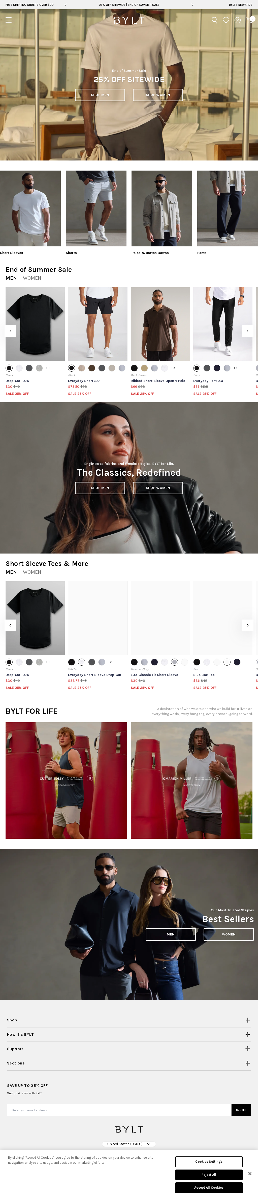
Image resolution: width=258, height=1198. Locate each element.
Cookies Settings (208, 1161)
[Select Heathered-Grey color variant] (39, 368)
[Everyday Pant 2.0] (222, 324)
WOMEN (229, 934)
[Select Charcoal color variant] (29, 368)
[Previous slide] (65, 4)
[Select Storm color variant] (121, 368)
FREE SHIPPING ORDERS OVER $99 (30, 5)
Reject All (209, 1175)
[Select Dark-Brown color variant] (91, 368)
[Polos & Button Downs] (162, 208)
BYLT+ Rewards (240, 5)
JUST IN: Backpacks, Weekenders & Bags (129, 5)
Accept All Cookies (208, 1187)
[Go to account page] (237, 20)
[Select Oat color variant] (111, 368)
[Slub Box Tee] (222, 618)
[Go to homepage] (129, 20)
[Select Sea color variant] (227, 662)
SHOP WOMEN (158, 95)
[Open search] (214, 20)
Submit (241, 1110)
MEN (171, 934)
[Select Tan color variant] (184, 662)
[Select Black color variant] (9, 368)
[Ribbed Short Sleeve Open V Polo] (160, 324)
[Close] (249, 1173)
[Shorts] (96, 208)
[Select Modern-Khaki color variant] (144, 368)
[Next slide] (193, 4)
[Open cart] (249, 20)
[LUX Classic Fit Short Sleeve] (160, 618)
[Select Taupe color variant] (81, 368)
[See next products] (247, 331)
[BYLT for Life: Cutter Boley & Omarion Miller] (66, 780)
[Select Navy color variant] (216, 368)
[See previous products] (10, 331)
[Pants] (227, 208)
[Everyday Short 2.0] (97, 324)
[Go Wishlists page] (226, 20)
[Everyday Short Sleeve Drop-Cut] (97, 618)
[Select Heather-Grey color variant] (174, 662)
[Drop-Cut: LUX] (35, 324)
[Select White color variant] (19, 368)
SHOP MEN (100, 95)
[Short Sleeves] (30, 208)
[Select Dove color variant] (216, 662)
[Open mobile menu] (9, 20)
